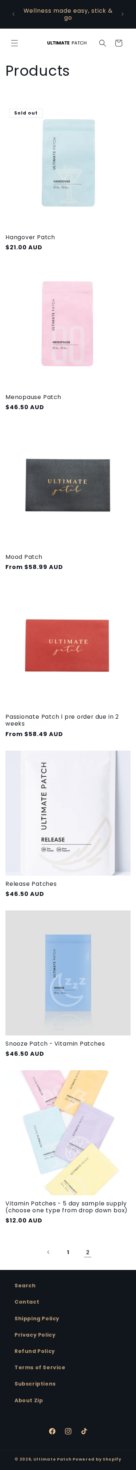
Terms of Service (40, 1367)
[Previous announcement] (13, 14)
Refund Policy (35, 1351)
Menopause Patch (33, 397)
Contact (27, 1301)
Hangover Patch (30, 237)
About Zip (29, 1400)
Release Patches (31, 883)
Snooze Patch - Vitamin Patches (55, 1043)
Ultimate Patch (53, 1459)
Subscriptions (35, 1383)
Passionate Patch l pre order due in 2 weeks (62, 720)
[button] (14, 43)
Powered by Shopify (97, 1459)
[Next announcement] (123, 14)
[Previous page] (49, 1252)
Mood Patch (23, 556)
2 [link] (88, 1252)
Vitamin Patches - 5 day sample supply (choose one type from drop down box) (66, 1207)
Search (25, 1285)
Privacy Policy (35, 1334)
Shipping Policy (37, 1318)
